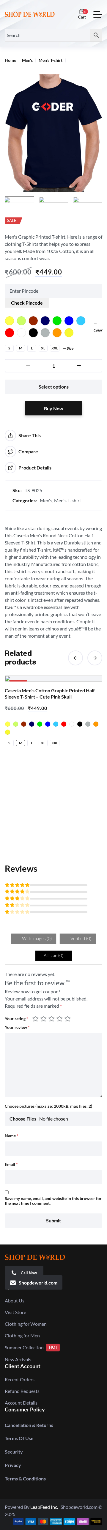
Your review (17, 1027)
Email (11, 1164)
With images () (36, 939)
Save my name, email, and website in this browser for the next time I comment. (53, 1201)
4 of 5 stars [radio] (60, 1019)
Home (10, 61)
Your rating (16, 1018)
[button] (75, 657)
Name (11, 1135)
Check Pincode (27, 303)
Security (14, 1451)
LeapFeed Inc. (45, 1507)
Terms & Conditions (25, 1478)
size (70, 348)
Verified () (80, 939)
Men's (27, 61)
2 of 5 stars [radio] (44, 1019)
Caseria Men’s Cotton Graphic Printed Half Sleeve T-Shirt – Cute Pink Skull (50, 693)
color (97, 330)
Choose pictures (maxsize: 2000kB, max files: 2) (48, 1106)
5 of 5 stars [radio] (67, 1019)
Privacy (13, 1465)
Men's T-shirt (50, 61)
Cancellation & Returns (29, 1425)
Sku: (17, 490)
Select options (54, 386)
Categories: (24, 500)
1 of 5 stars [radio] (36, 1019)
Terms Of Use (19, 1438)
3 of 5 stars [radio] (52, 1019)
